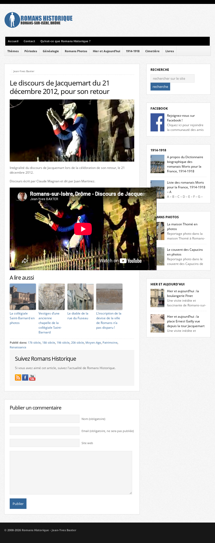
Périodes (30, 51)
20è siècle (77, 342)
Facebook (159, 108)
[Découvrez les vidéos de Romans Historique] (32, 377)
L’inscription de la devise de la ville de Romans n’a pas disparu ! (108, 320)
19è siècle (63, 342)
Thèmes (13, 51)
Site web (87, 443)
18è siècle (48, 342)
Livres (169, 51)
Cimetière (152, 51)
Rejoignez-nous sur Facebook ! (181, 118)
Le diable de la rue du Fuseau (77, 315)
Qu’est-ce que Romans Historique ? (65, 41)
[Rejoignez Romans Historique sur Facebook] (25, 377)
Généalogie (51, 51)
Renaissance (18, 347)
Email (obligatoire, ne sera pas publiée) (108, 431)
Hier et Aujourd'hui (167, 284)
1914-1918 (132, 51)
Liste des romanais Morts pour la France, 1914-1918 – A (186, 187)
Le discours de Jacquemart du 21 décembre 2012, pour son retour (60, 87)
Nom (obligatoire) (93, 419)
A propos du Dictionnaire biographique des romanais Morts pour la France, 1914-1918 (185, 164)
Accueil (13, 41)
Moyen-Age (93, 342)
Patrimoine (110, 342)
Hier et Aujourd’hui (106, 51)
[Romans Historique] (38, 26)
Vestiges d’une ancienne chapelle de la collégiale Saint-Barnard (50, 322)
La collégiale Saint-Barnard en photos (22, 318)
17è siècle (34, 342)
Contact (29, 41)
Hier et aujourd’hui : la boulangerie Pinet (183, 293)
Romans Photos (76, 51)
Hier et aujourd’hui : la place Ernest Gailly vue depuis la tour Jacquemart (186, 321)
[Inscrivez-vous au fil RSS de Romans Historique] (18, 377)
